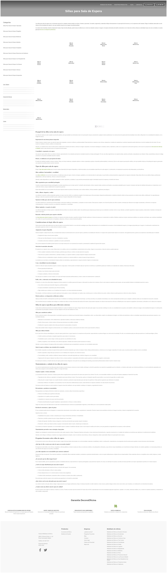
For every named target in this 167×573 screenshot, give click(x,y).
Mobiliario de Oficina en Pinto (114, 552)
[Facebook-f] (40, 550)
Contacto (139, 4)
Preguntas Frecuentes (89, 534)
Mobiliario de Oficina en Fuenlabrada (115, 542)
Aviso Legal (87, 540)
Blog (132, 4)
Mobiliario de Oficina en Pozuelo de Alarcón (117, 554)
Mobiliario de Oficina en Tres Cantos (115, 540)
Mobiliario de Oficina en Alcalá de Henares (117, 531)
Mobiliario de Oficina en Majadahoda (115, 548)
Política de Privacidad (89, 542)
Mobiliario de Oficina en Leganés (114, 546)
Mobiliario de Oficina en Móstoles (114, 550)
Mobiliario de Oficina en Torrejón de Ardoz (116, 562)
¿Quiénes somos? (88, 531)
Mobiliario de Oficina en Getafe (114, 544)
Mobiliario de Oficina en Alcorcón (114, 536)
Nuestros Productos (120, 4)
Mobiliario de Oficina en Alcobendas (115, 534)
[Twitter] (45, 550)
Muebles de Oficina (106, 4)
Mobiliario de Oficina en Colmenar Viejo (116, 538)
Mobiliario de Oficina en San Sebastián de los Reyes (117, 559)
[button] (121, 4)
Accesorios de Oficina (66, 531)
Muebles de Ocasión (66, 534)
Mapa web (86, 544)
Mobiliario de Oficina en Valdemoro (115, 564)
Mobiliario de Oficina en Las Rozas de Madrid (117, 556)
